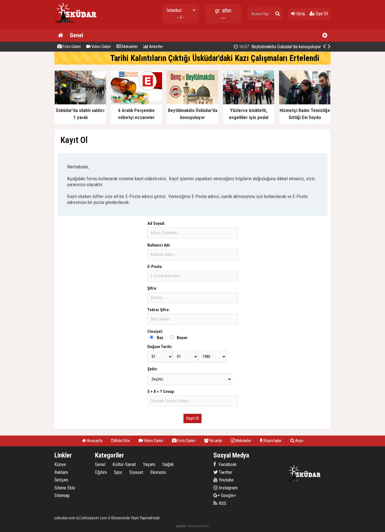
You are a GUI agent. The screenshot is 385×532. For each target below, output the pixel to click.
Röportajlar (272, 440)
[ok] (277, 14)
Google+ (227, 495)
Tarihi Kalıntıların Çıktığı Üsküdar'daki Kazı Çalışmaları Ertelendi (214, 58)
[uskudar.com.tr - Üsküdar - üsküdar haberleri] (75, 27)
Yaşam (149, 464)
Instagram (228, 488)
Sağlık (168, 464)
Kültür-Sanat (124, 464)
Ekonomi (158, 472)
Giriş (300, 13)
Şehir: (152, 368)
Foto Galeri (71, 46)
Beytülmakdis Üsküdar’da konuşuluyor (279, 46)
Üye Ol (321, 13)
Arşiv (298, 440)
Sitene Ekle (64, 488)
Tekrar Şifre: (158, 309)
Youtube (226, 480)
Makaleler (129, 46)
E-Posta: (155, 266)
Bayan (182, 337)
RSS (222, 503)
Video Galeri (100, 46)
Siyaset (136, 472)
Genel (76, 35)
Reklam (61, 472)
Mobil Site (121, 440)
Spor (118, 472)
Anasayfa (94, 440)
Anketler (155, 46)
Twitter (225, 472)
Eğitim (101, 472)
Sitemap (62, 495)
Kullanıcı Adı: (159, 245)
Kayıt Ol (192, 418)
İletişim (61, 480)
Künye (60, 464)
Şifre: (152, 288)
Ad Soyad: (156, 223)
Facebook (227, 464)
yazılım (181, 526)
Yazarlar (215, 440)
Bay (160, 337)
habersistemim (198, 526)
